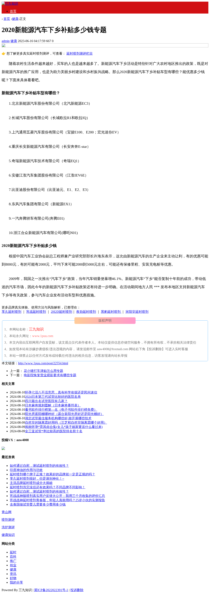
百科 (13, 556)
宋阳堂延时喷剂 (137, 311)
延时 (13, 552)
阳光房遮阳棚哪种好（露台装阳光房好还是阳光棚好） (64, 414)
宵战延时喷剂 (36, 311)
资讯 (13, 574)
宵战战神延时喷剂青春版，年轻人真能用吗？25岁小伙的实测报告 (57, 500)
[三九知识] (10, 3)
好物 (13, 578)
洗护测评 (8, 527)
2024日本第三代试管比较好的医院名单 (53, 396)
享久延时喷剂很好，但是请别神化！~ (37, 478)
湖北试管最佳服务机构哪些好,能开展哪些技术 (58, 418)
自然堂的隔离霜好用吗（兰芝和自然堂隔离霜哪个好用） (66, 422)
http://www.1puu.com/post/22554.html (43, 363)
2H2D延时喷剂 (61, 311)
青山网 (6, 512)
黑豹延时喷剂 (111, 311)
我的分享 (16, 582)
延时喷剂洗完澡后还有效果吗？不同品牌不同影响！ (47, 487)
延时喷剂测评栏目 (79, 53)
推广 (13, 561)
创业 (13, 565)
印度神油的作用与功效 (26, 470)
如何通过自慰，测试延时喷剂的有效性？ (39, 465)
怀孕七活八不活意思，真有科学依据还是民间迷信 (61, 392)
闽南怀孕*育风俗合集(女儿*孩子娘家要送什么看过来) (64, 427)
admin (6, 41)
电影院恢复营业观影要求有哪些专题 (50, 375)
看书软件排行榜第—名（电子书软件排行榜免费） (61, 409)
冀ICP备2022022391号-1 (51, 590)
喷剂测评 (8, 519)
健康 (15, 19)
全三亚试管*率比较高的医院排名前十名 (53, 431)
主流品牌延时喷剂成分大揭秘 (31, 483)
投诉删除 (76, 590)
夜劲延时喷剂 (86, 311)
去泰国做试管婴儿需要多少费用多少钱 (38, 504)
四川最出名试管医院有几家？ (46, 401)
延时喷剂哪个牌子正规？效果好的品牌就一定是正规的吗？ (52, 474)
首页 (13, 11)
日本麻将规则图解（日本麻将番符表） (53, 405)
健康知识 (8, 535)
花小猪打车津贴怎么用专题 (43, 371)
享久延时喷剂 (11, 311)
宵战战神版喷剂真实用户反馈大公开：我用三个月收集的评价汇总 (57, 496)
